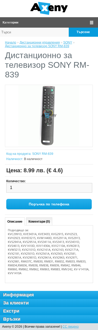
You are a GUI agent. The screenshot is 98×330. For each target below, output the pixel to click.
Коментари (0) (39, 221)
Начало (10, 42)
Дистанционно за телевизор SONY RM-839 (37, 46)
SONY (67, 42)
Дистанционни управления (40, 42)
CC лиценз (70, 326)
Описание (14, 221)
